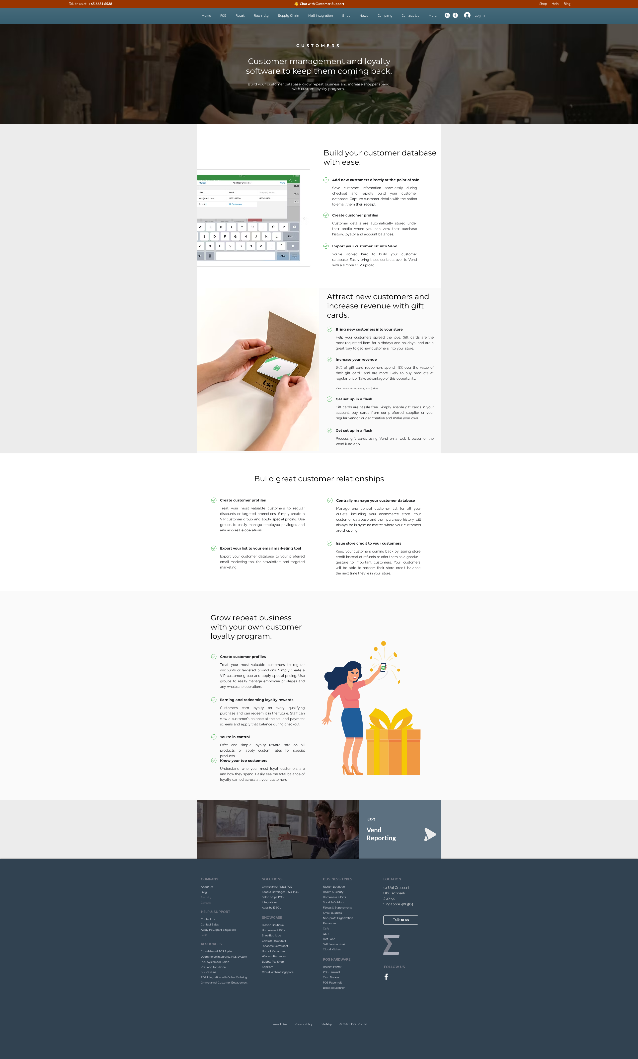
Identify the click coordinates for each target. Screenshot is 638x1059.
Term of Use (279, 1024)
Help (555, 3)
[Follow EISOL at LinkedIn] (447, 15)
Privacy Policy (304, 1024)
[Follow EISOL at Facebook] (455, 15)
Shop (543, 3)
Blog (567, 3)
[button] (223, 15)
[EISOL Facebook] (386, 977)
